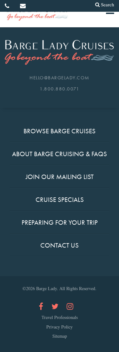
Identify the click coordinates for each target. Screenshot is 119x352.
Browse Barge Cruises (59, 131)
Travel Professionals (60, 317)
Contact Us (59, 245)
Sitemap (59, 336)
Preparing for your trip (60, 222)
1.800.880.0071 (59, 89)
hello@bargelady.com (59, 78)
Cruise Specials (60, 199)
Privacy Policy (59, 327)
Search (107, 4)
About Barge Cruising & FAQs (59, 153)
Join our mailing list (60, 176)
